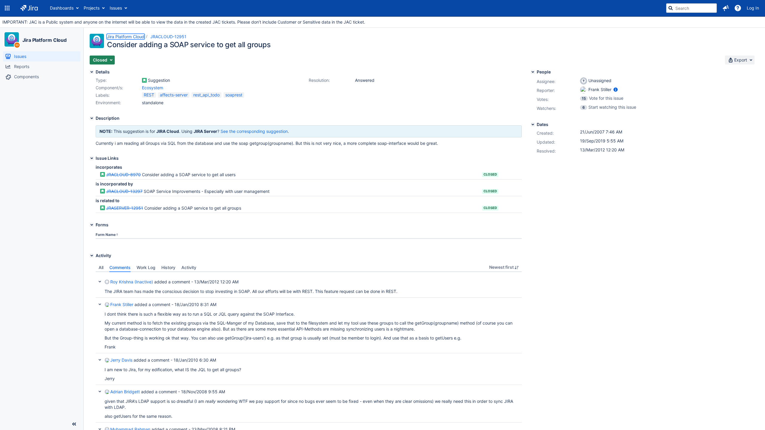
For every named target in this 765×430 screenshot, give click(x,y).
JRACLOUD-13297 (124, 191)
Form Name (106, 234)
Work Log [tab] (146, 267)
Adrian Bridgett (125, 391)
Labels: (103, 95)
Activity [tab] (188, 267)
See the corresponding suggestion (254, 131)
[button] (7, 8)
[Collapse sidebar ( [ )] (74, 424)
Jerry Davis (121, 360)
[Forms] (92, 225)
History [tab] (168, 267)
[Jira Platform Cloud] (11, 39)
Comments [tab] (120, 267)
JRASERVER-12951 (124, 208)
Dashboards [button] (62, 7)
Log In (753, 7)
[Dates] (533, 124)
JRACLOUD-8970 (123, 174)
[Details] (92, 72)
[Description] (92, 118)
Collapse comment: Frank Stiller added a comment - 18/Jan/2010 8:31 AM (99, 304)
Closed (490, 174)
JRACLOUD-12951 (168, 36)
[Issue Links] (92, 158)
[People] (533, 72)
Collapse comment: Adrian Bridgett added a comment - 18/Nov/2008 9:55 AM (99, 391)
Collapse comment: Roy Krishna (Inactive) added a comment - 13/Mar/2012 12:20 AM (99, 281)
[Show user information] (615, 89)
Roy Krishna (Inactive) (131, 281)
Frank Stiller (121, 304)
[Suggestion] (144, 80)
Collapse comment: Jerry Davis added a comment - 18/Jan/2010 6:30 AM (99, 359)
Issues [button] (116, 7)
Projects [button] (92, 7)
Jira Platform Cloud (44, 40)
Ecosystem (152, 87)
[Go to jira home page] (29, 8)
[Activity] (92, 256)
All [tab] (101, 267)
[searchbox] (691, 8)
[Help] (738, 8)
